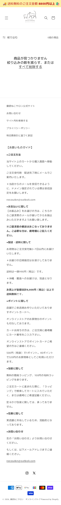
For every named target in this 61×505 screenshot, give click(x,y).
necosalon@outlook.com (21, 460)
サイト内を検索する (17, 120)
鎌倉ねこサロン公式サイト (21, 105)
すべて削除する (30, 67)
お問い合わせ (14, 113)
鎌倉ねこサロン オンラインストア (25, 499)
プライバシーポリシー (18, 128)
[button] (6, 18)
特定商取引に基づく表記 (20, 135)
